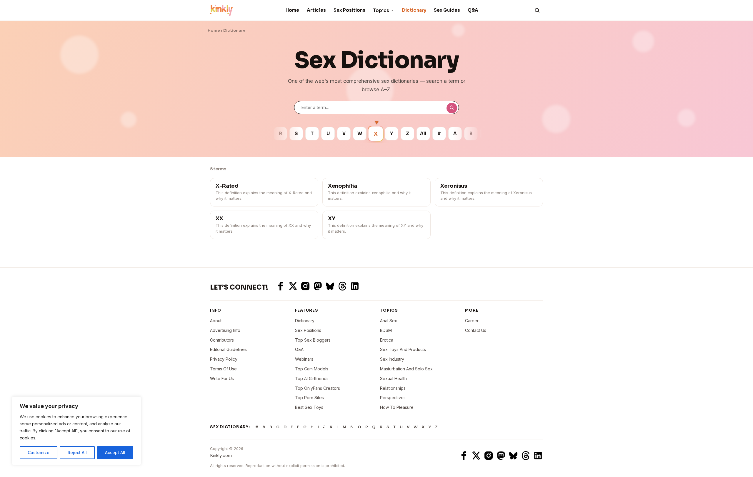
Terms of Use (223, 368)
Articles (316, 10)
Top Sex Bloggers (313, 339)
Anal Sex (388, 320)
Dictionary (414, 10)
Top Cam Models (311, 368)
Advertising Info (225, 330)
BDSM (386, 330)
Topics (381, 10)
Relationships (393, 388)
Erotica (386, 339)
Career (472, 320)
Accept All (115, 452)
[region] (76, 431)
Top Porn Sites (309, 397)
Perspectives (393, 397)
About (215, 320)
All (423, 133)
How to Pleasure (397, 407)
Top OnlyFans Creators (317, 388)
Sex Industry (392, 359)
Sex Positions (349, 10)
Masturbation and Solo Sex (406, 368)
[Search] (537, 10)
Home (292, 10)
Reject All (77, 452)
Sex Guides (447, 10)
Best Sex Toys (309, 407)
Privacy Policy (223, 359)
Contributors (222, 339)
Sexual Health (393, 378)
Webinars (304, 359)
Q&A (473, 10)
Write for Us (222, 378)
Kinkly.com (221, 455)
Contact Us (475, 330)
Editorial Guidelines (228, 349)
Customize (38, 452)
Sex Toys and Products (403, 349)
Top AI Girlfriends (312, 378)
